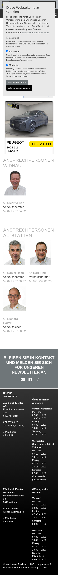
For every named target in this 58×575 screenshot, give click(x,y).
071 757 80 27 (16, 281)
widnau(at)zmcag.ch (13, 511)
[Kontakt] (22, 379)
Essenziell (14, 38)
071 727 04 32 (16, 211)
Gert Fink (39, 273)
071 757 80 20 (10, 422)
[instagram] (36, 379)
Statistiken (14, 51)
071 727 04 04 (10, 508)
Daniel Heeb (15, 273)
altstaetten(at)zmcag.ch (15, 425)
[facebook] (29, 379)
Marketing (14, 65)
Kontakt (23, 567)
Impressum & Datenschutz (35, 32)
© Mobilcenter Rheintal (14, 564)
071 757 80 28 (42, 281)
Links (44, 567)
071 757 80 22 (16, 331)
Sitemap (34, 567)
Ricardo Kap (15, 203)
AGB (32, 564)
